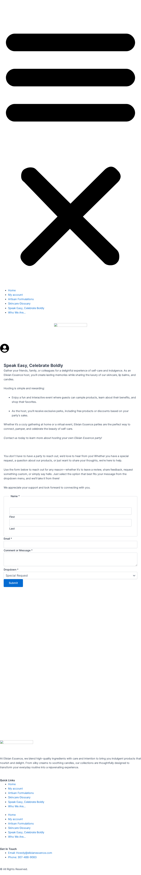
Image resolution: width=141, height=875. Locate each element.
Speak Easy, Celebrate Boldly (26, 308)
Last (12, 528)
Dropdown (11, 569)
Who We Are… (17, 312)
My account (15, 294)
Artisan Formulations (21, 299)
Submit (13, 583)
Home (12, 290)
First (12, 516)
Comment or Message (18, 550)
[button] (70, 146)
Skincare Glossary (19, 303)
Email (8, 538)
